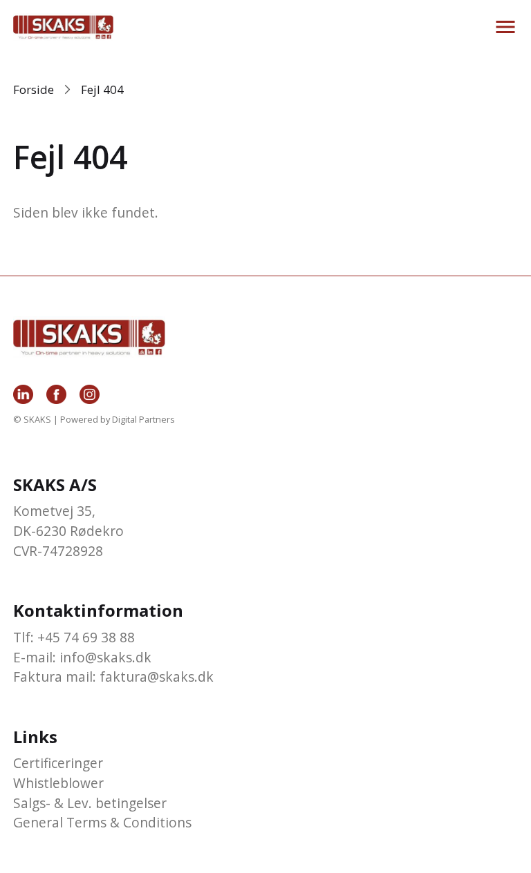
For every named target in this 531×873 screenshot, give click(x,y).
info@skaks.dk (105, 657)
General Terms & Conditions (102, 822)
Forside (33, 89)
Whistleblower (58, 783)
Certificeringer (58, 763)
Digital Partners (143, 419)
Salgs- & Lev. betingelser (90, 803)
